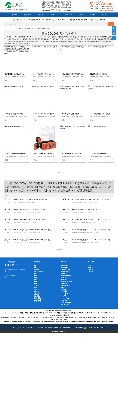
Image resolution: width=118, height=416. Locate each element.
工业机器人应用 (53, 14)
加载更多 (59, 172)
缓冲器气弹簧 (68, 14)
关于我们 (104, 14)
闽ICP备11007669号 (59, 331)
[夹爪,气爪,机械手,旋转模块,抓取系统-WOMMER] (5, 272)
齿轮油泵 (40, 14)
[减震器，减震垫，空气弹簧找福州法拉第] (101, 3)
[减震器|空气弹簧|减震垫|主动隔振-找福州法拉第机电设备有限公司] (14, 5)
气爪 (42, 6)
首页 (33, 28)
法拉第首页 (14, 14)
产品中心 (81, 14)
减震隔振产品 (27, 14)
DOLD (18, 183)
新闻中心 (92, 14)
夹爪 (45, 6)
